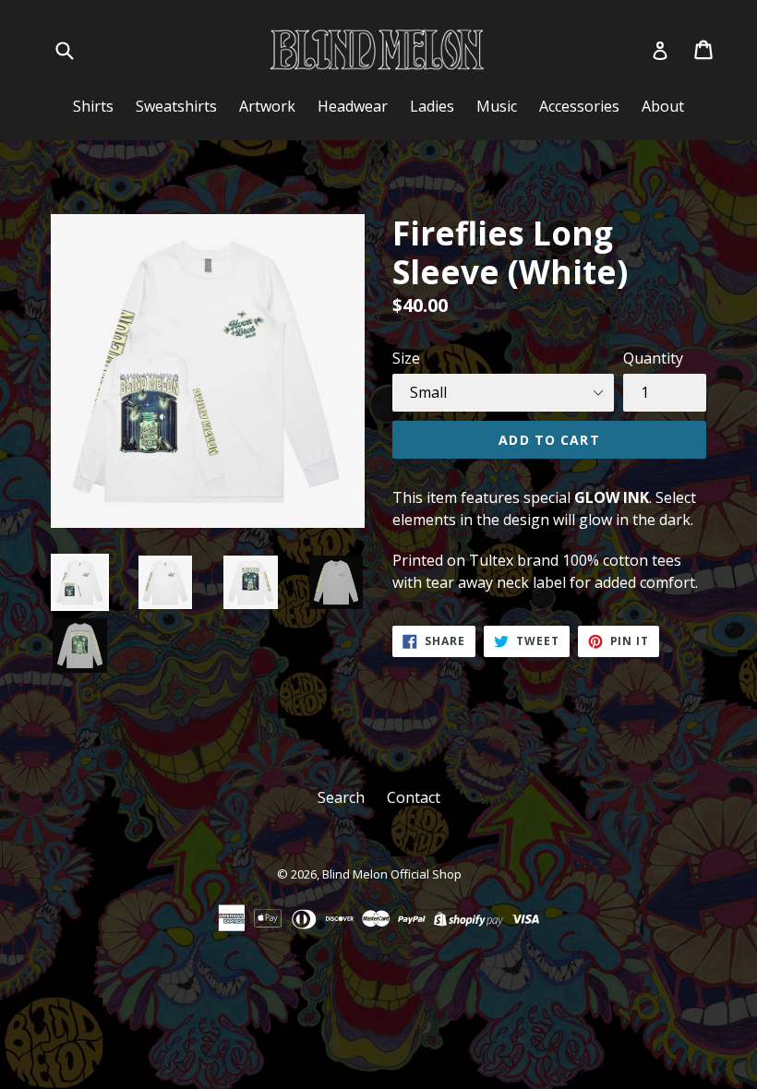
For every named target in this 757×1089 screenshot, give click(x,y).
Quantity (653, 358)
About (663, 106)
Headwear (353, 106)
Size (406, 358)
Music (496, 106)
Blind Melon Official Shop (392, 874)
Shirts (93, 106)
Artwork (267, 106)
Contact (413, 797)
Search (341, 797)
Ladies (432, 106)
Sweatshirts (176, 106)
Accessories (579, 106)
